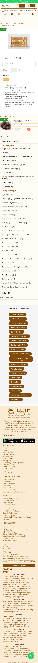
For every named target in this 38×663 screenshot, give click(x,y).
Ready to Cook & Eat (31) (10, 247)
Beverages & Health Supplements (14, 492)
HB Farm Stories (8, 501)
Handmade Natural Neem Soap (14, 610)
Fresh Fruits (7, 482)
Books (5, 448)
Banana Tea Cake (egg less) (12, 652)
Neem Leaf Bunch (9, 631)
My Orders (7, 548)
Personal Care (8, 452)
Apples (18, 578)
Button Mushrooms (18, 373)
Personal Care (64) (8, 263)
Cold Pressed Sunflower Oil (20, 395)
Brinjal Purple (26, 588)
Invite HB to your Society (11, 511)
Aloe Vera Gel (7, 601)
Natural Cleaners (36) (9, 271)
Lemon (27, 586)
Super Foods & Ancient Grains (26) (13, 231)
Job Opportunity (8, 530)
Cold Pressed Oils (9, 479)
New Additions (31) (6, 297)
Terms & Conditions (10, 540)
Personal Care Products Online (21, 359)
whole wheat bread (18, 327)
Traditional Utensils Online (20, 354)
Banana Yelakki (8, 576)
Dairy (5, 450)
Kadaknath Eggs (17, 646)
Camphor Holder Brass (25, 631)
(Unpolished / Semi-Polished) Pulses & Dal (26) (17, 149)
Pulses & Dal (7, 473)
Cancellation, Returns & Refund (14, 536)
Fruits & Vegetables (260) (11, 141)
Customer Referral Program (12, 534)
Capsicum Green (21, 591)
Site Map (6, 519)
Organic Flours (8, 471)
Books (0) (5, 153)
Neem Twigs (25, 603)
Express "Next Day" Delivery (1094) (13, 165)
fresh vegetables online (19, 336)
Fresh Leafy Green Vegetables (13, 463)
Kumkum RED (18, 639)
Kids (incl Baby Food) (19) (10, 203)
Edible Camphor (8, 635)
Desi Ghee (6, 625)
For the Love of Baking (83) (11, 169)
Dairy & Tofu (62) (7, 251)
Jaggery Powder (16, 386)
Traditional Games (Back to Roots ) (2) (14, 287)
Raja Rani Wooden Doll (11, 641)
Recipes (5, 542)
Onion (22, 586)
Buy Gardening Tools (18, 345)
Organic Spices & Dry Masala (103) (13, 219)
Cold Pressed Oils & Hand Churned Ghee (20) (17, 157)
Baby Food (24, 620)
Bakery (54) (6, 293)
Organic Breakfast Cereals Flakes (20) (14, 207)
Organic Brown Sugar (18, 625)
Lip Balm (29, 610)
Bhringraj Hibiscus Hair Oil (23, 601)
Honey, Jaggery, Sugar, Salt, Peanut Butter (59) (17, 199)
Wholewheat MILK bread (23, 650)
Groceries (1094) (8, 146)
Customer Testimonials (11, 507)
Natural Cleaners (9, 454)
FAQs (5, 528)
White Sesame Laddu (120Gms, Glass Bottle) (23, 121)
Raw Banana (19, 576)
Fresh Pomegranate (22, 582)
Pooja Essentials (16, 369)
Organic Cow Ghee (17, 314)
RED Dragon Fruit (9, 578)
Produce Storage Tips (10, 509)
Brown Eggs (15, 382)
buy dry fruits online (18, 323)
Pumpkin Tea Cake (9, 656)
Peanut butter (16, 399)
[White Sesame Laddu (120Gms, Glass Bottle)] (5, 124)
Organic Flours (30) (8, 215)
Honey (5, 620)
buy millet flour (16, 332)
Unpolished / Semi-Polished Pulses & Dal (17, 618)
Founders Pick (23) (8, 173)
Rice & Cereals (8, 469)
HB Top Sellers (8, 460)
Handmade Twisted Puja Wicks (13, 637)
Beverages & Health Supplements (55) (15, 267)
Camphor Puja (8, 633)
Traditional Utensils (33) (10, 243)
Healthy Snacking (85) (9, 191)
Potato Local (15, 593)
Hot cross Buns (22, 654)
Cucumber (6, 593)
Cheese (5, 650)
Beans (14, 595)
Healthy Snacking (18, 23)
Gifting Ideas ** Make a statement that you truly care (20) (18, 178)
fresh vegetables (8, 488)
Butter (26, 648)
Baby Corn (16, 588)
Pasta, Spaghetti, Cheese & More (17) (14, 223)
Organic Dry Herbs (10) (9, 211)
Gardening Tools (8, 465)
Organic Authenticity (10, 513)
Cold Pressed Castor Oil (11, 603)
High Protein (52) (7, 195)
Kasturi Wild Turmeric (10, 605)
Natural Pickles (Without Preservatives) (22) (16, 283)
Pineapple (6, 584)
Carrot (12, 591)
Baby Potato (7, 588)
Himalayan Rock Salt (22, 627)
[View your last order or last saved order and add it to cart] (13, 6)
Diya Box (30, 633)
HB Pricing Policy (9, 532)
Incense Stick (7, 639)
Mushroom (7, 595)
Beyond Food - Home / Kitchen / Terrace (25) (17, 259)
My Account (7, 546)
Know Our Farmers (9, 515)
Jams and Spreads (9, 490)
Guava (5, 580)
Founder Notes (8, 503)
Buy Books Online (17, 349)
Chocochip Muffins (9, 654)
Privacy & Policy (8, 538)
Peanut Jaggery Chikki (8, 25)
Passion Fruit (7, 586)
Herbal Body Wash (9, 607)
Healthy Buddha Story (10, 499)
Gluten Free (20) (7, 183)
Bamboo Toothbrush (26, 605)
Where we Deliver (9, 505)
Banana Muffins (28, 652)
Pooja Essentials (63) (9, 275)
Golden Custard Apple (18, 584)
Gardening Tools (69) (9, 279)
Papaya (11, 580)
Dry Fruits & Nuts (9, 486)
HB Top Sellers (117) (9, 187)
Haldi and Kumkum (22, 635)
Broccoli (6, 591)
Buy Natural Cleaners (18, 364)
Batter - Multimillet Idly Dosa (13, 648)
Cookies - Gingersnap (24, 656)
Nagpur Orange (8, 582)
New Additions (8, 458)
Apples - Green (27, 578)
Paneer (11, 650)
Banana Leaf (15, 391)
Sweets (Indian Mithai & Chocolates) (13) (15, 235)
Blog (4, 544)
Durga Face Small (20, 633)
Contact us (6, 526)
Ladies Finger (26, 593)
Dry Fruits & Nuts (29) (9, 161)
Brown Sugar (15, 378)
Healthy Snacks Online (19, 341)
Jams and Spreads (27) (9, 255)
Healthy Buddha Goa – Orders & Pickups (17, 517)
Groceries (7, 23)
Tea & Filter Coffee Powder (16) (12, 239)
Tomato (16, 586)
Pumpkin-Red (22, 595)
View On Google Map (19, 565)
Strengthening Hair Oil (11, 612)
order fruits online (18, 319)
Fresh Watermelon (21, 580)
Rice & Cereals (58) (8, 227)
